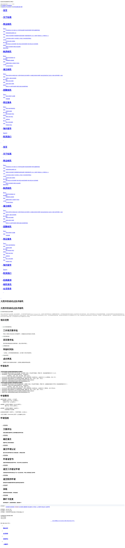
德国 (4, 82)
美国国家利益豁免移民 (19, 35)
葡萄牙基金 (5, 48)
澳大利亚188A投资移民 (11, 43)
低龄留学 (5, 133)
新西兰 (4, 45)
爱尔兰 (4, 120)
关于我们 (34, 506)
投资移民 (8, 506)
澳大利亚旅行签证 (10, 113)
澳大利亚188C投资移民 (33, 43)
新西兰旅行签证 (9, 116)
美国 (4, 34)
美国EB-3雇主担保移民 (11, 78)
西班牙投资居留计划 (10, 57)
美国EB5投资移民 (10, 35)
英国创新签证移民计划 (11, 32)
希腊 (4, 61)
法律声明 (48, 506)
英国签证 (8, 119)
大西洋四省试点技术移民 (23, 75)
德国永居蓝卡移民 (10, 83)
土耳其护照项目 (9, 65)
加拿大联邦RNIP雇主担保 (12, 75)
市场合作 (43, 506)
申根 (4, 123)
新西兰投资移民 (9, 46)
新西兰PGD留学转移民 (11, 86)
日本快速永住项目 (10, 38)
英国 (4, 31)
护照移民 (17, 506)
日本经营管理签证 (27, 38)
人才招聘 (39, 506)
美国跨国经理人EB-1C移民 (31, 35)
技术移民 (21, 506)
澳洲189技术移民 (10, 81)
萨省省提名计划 (9, 30)
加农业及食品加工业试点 (46, 75)
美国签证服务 (9, 111)
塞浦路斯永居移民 (10, 60)
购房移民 (12, 506)
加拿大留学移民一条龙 (57, 75)
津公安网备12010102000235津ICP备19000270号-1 (63, 520)
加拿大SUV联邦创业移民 (19, 30)
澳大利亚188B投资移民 (22, 43)
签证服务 (30, 506)
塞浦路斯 (5, 59)
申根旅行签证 (9, 124)
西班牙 (4, 56)
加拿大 (4, 28)
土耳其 (4, 64)
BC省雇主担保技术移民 (34, 75)
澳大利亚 (5, 42)
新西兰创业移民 (17, 46)
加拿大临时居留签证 (10, 108)
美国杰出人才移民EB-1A (43, 35)
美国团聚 (8, 98)
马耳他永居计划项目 (10, 41)
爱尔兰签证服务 (9, 122)
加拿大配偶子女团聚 (10, 96)
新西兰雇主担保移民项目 (22, 86)
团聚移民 (25, 506)
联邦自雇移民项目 (36, 30)
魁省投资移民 (28, 30)
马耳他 (4, 39)
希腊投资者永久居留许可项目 (12, 63)
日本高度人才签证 (18, 38)
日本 (4, 37)
